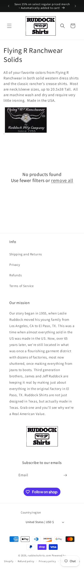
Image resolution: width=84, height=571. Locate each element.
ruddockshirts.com (39, 555)
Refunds (15, 275)
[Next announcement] (75, 6)
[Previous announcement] (9, 6)
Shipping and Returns (25, 254)
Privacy (14, 265)
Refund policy (26, 561)
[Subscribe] (65, 475)
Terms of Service (21, 286)
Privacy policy (47, 561)
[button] (9, 26)
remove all (62, 180)
